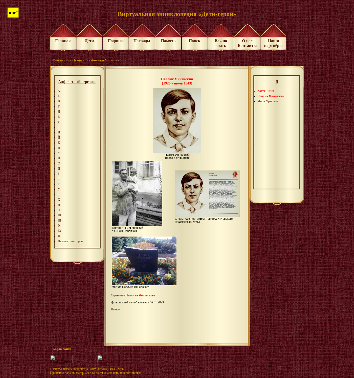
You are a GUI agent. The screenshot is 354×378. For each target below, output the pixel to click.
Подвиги (116, 41)
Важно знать (221, 43)
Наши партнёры (273, 43)
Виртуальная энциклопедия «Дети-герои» (80, 369)
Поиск (194, 41)
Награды (141, 41)
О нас (247, 41)
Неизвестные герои (70, 241)
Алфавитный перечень (77, 82)
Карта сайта (62, 349)
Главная (63, 41)
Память (168, 41)
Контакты (247, 45)
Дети (89, 41)
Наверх (116, 309)
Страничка (133, 295)
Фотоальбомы (102, 60)
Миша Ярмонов (267, 101)
